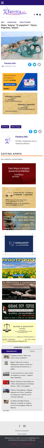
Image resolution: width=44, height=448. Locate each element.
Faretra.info (10, 63)
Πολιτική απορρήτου (22, 431)
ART (2, 22)
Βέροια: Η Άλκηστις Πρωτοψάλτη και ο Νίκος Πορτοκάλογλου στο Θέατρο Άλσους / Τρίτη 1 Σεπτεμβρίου (22, 384)
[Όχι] (40, 442)
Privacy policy (27, 444)
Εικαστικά (12, 22)
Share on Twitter (34, 64)
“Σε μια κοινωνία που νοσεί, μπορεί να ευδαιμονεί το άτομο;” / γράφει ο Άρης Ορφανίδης (22, 375)
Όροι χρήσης (22, 434)
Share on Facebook (30, 64)
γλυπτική (5, 127)
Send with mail (39, 64)
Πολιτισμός (25, 22)
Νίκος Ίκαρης (16, 127)
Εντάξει (14, 444)
